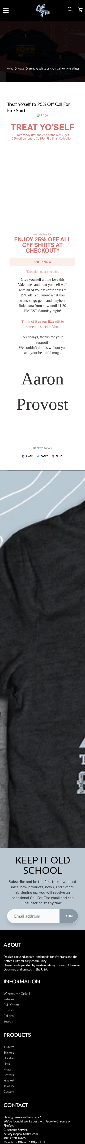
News (21, 68)
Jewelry (9, 1086)
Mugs (7, 1069)
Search (8, 1021)
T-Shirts (9, 1047)
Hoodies (9, 1058)
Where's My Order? (17, 993)
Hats (7, 1064)
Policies (9, 1016)
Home (9, 68)
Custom (9, 1010)
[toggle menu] (5, 10)
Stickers (9, 1052)
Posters (9, 1075)
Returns (9, 999)
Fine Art (9, 1080)
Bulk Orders (12, 1005)
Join (68, 916)
